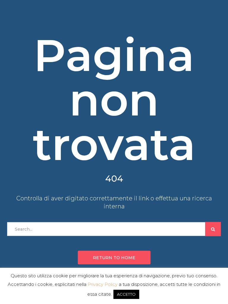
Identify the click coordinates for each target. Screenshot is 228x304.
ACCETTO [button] (126, 294)
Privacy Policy (103, 284)
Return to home (114, 257)
